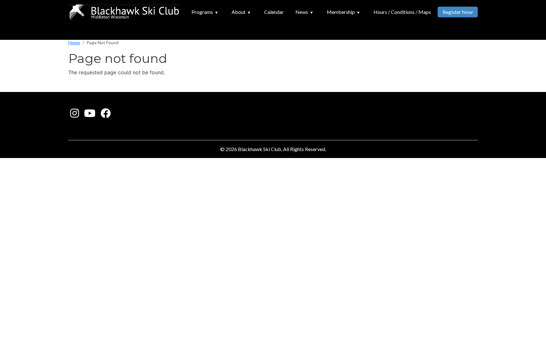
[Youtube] (89, 115)
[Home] (123, 12)
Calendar (274, 12)
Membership (341, 12)
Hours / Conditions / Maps (402, 12)
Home (74, 42)
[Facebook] (105, 115)
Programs (202, 12)
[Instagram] (74, 115)
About (239, 12)
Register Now (458, 12)
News (301, 12)
